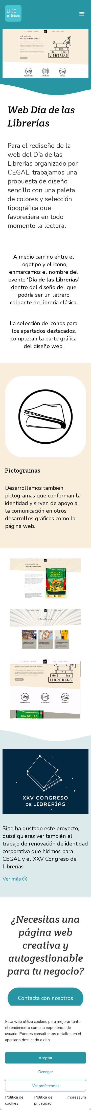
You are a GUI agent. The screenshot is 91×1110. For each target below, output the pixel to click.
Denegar (45, 1071)
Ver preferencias (45, 1085)
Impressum (76, 1097)
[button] (82, 13)
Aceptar (45, 1057)
